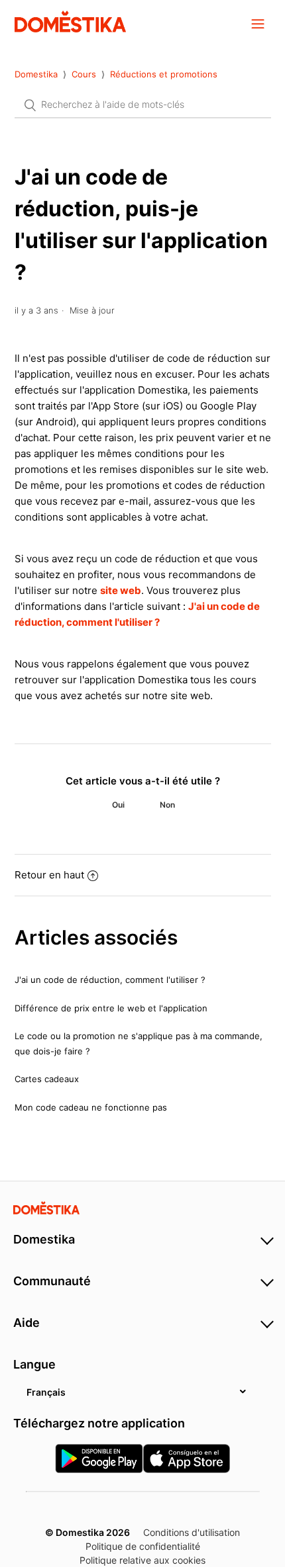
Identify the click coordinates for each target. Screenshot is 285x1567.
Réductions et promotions (163, 74)
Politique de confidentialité (143, 1546)
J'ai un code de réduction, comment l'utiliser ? (110, 979)
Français (46, 1392)
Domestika (36, 74)
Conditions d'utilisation (191, 1532)
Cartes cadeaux (47, 1079)
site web (120, 590)
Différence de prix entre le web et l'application (111, 1008)
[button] (257, 23)
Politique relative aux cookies (142, 1560)
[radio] (118, 805)
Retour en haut (49, 874)
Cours (84, 74)
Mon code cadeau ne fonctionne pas (91, 1107)
